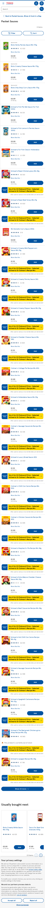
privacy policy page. (35, 869)
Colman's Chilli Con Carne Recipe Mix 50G (25, 487)
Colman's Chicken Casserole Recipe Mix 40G (26, 518)
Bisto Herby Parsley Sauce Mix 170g (24, 45)
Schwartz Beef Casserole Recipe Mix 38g (26, 608)
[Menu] (3, 3)
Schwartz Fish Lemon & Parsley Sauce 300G (25, 129)
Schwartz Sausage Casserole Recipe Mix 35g (26, 669)
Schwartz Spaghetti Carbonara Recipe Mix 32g (25, 700)
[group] (14, 831)
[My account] (36, 3)
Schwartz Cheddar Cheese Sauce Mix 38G (25, 338)
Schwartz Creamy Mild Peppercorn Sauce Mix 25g (24, 249)
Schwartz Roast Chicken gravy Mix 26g (25, 171)
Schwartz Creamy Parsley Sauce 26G (24, 279)
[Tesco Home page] (9, 3)
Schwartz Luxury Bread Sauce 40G (24, 457)
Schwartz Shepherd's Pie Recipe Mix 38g (26, 548)
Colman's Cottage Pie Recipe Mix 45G (25, 368)
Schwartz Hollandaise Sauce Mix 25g (24, 397)
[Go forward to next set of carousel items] (40, 855)
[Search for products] (42, 9)
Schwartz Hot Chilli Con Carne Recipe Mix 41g (25, 638)
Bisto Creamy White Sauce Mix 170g (13, 828)
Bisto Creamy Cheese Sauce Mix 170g (25, 66)
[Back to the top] (23, 796)
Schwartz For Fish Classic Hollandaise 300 (25, 150)
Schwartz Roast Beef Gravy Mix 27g (24, 200)
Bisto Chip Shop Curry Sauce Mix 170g (25, 87)
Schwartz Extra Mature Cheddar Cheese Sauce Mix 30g (26, 578)
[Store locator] (42, 3)
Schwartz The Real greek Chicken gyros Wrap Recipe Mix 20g (25, 731)
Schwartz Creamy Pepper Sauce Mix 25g (26, 308)
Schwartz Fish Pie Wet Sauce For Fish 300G (25, 108)
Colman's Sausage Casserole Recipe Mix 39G (26, 427)
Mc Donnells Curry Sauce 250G (22, 229)
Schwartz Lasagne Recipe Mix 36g (23, 759)
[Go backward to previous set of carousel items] (36, 855)
